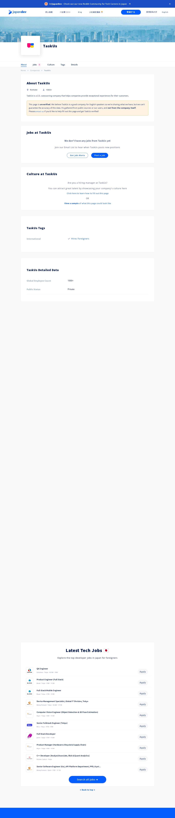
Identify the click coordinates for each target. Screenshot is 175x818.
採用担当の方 (151, 12)
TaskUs (47, 70)
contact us (39, 111)
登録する (131, 12)
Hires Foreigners (80, 238)
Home (23, 70)
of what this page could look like (87, 203)
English (165, 12)
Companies (35, 70)
